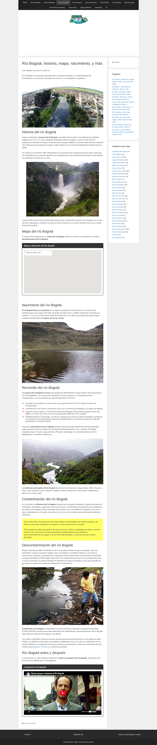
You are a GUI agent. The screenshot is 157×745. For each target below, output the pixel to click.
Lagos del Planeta (85, 7)
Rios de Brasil (117, 2)
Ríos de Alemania (118, 182)
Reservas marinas (118, 176)
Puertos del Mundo (118, 174)
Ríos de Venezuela (91, 2)
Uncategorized (117, 237)
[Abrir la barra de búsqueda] (106, 7)
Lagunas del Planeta (119, 162)
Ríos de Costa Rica (118, 199)
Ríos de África (117, 179)
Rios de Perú (116, 223)
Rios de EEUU (104, 2)
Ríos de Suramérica (119, 229)
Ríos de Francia (117, 210)
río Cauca (32, 315)
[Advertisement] (78, 42)
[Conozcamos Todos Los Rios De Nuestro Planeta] (78, 19)
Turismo (115, 235)
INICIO (25, 2)
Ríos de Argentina (49, 2)
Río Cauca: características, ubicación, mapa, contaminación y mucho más (123, 132)
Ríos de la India (117, 215)
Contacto (27, 734)
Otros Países (73, 7)
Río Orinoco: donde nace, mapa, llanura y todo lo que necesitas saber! (123, 82)
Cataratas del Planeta (119, 151)
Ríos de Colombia (63, 2)
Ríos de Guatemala (118, 212)
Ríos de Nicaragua (118, 221)
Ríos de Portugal (118, 226)
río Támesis (43, 647)
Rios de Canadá (129, 2)
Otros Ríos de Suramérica (57, 7)
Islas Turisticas (117, 157)
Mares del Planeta (118, 165)
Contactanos (98, 7)
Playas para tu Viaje (119, 171)
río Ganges (62, 512)
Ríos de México (77, 2)
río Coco (37, 140)
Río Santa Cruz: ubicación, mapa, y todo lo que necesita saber (122, 119)
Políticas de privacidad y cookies (129, 734)
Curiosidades (116, 154)
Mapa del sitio (78, 734)
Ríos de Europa (117, 207)
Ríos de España (35, 2)
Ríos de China (117, 193)
